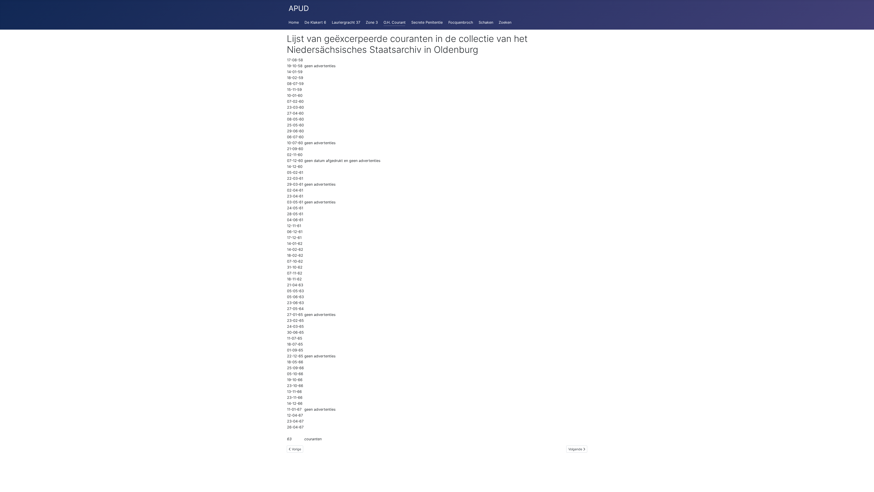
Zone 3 (372, 22)
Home (294, 22)
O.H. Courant (395, 22)
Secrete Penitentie (427, 22)
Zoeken (505, 22)
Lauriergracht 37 (346, 22)
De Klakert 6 (315, 22)
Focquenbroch (460, 22)
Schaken (486, 22)
